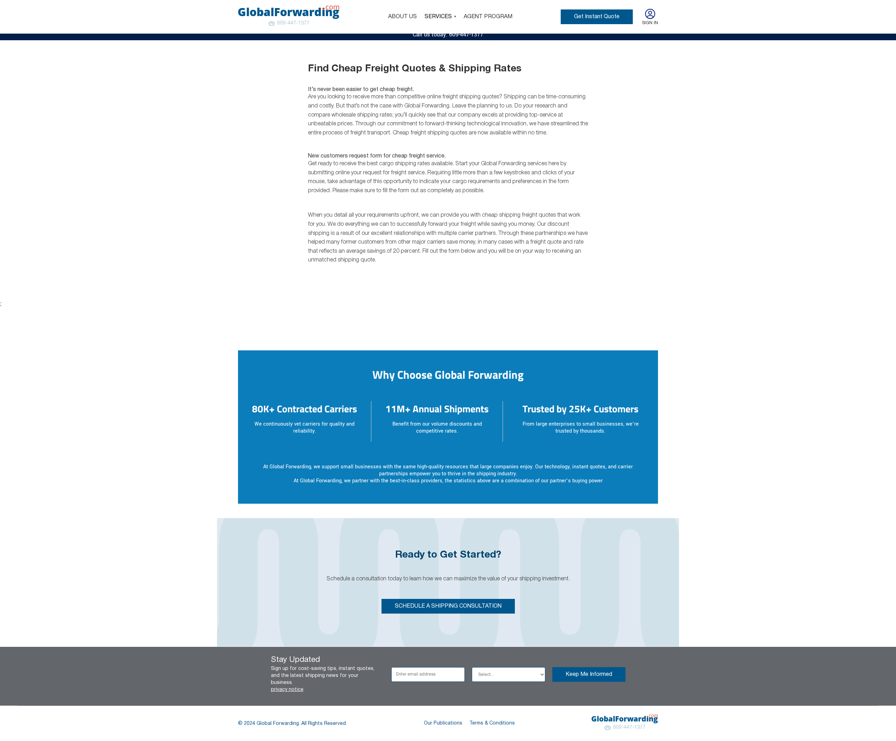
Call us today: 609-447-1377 (448, 34)
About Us (402, 16)
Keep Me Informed (589, 674)
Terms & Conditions (492, 723)
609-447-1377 (293, 23)
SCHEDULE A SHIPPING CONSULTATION (448, 606)
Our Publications (443, 723)
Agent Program (488, 16)
